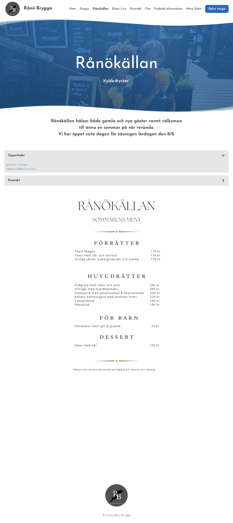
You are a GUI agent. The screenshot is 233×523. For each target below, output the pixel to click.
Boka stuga (216, 9)
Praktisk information (168, 8)
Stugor (84, 8)
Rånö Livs (119, 8)
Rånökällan (100, 8)
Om (147, 8)
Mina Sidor (194, 8)
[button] (116, 155)
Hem (72, 8)
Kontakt (135, 8)
